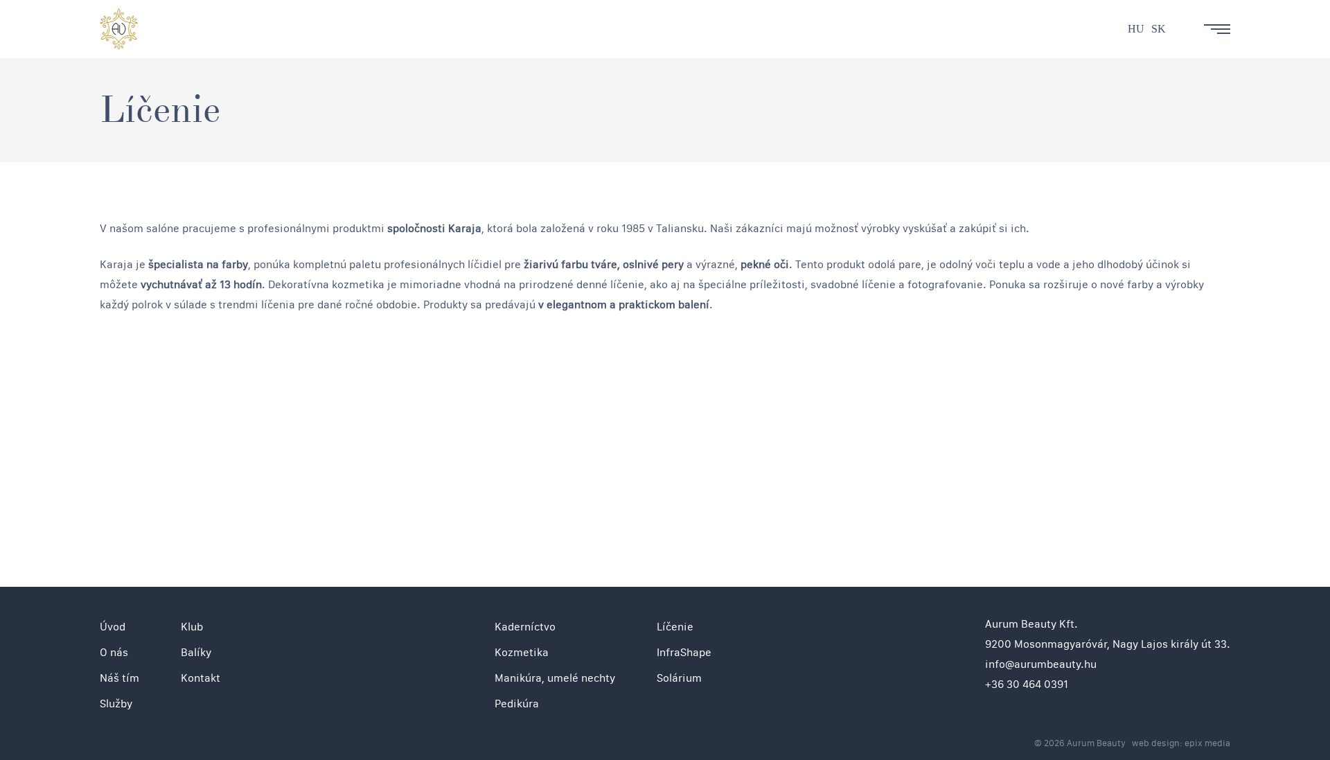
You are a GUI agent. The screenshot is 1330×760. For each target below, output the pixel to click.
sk (1158, 29)
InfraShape (684, 652)
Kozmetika (522, 652)
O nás (114, 652)
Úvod (112, 626)
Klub (192, 626)
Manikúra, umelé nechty (555, 677)
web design (1156, 742)
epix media (1207, 742)
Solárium (679, 677)
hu (1136, 29)
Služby (116, 703)
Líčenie (675, 626)
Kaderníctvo (525, 626)
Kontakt (200, 677)
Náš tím (119, 677)
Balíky (196, 652)
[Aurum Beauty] (119, 29)
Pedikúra (517, 703)
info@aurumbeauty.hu (1041, 664)
